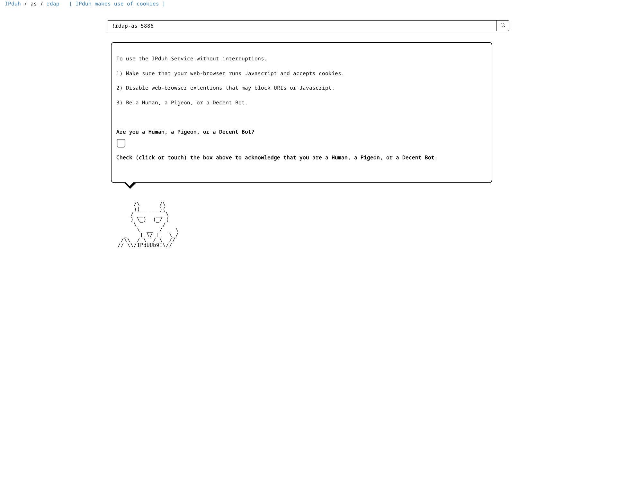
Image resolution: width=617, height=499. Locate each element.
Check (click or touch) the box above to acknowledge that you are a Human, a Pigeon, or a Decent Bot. (277, 157)
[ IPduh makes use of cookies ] (117, 3)
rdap (53, 3)
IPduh (13, 3)
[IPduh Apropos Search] (502, 25)
